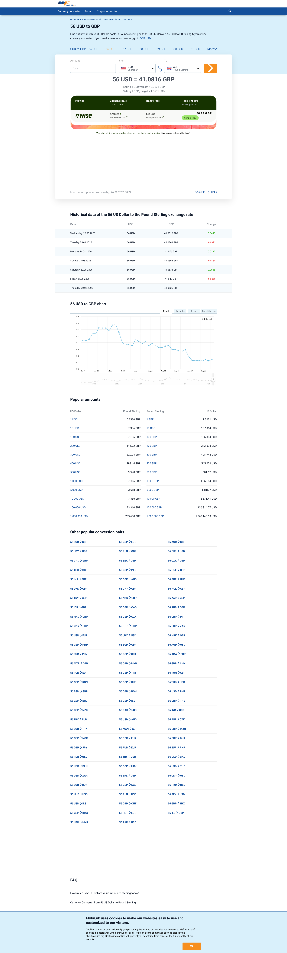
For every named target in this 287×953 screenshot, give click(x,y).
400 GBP (151, 463)
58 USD (144, 49)
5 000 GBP (152, 490)
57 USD (127, 49)
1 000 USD (76, 481)
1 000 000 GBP (155, 516)
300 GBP (151, 454)
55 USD (93, 49)
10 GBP (150, 428)
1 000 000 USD (79, 516)
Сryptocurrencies (107, 11)
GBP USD (145, 38)
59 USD (161, 49)
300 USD (75, 454)
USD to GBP (78, 49)
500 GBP (151, 472)
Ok (192, 946)
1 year (194, 311)
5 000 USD (76, 490)
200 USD (75, 445)
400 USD (75, 463)
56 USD (110, 49)
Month (166, 311)
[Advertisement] (143, 165)
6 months (180, 311)
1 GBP (150, 419)
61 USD (195, 49)
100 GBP (151, 437)
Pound (88, 11)
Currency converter (69, 11)
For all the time (209, 311)
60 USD (178, 49)
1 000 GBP (152, 481)
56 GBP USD (206, 192)
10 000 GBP (153, 498)
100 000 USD (78, 507)
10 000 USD (77, 498)
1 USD (74, 419)
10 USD (74, 428)
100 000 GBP (154, 507)
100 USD (75, 437)
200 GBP (151, 445)
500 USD (75, 472)
